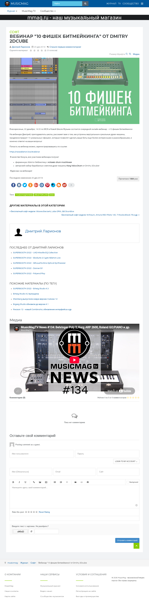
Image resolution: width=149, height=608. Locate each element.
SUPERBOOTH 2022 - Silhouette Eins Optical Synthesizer (39, 263)
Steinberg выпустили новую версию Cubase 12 (35, 299)
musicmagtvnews (24, 195)
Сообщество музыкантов (52, 596)
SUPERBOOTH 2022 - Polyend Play (29, 274)
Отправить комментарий (127, 540)
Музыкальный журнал (50, 586)
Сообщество (131, 3)
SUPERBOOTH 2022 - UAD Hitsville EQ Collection (35, 253)
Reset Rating (44, 512)
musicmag (13, 563)
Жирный (13, 482)
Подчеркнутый (25, 482)
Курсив (19, 482)
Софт (14, 32)
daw (52, 195)
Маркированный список (54, 482)
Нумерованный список (60, 482)
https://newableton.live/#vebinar (25, 152)
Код (81, 482)
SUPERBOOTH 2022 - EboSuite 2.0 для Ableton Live (37, 258)
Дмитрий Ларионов (21, 47)
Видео (46, 482)
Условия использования (87, 586)
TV (119, 3)
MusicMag (9, 586)
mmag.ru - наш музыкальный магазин (74, 17)
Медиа (136, 54)
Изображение (40, 482)
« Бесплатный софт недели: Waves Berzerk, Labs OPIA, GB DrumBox (42, 211)
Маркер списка (67, 482)
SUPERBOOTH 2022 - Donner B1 (28, 268)
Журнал (111, 3)
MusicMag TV (29, 11)
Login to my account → (126, 461)
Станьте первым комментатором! (65, 47)
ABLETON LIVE (41, 195)
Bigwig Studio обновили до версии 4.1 (31, 304)
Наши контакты (11, 591)
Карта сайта (10, 596)
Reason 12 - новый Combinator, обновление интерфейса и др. (42, 309)
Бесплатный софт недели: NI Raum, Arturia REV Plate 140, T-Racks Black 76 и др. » (100, 215)
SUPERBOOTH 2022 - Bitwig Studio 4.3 (31, 289)
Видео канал (46, 591)
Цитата (75, 482)
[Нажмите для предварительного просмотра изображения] (74, 91)
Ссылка (34, 482)
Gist (87, 482)
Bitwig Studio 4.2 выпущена (26, 294)
